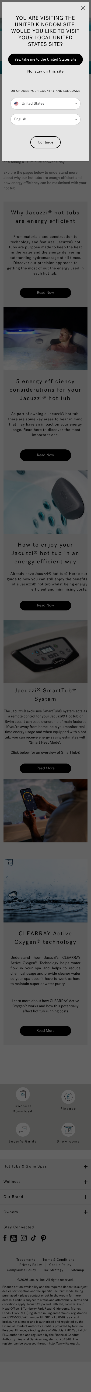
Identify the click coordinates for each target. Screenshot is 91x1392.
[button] (45, 74)
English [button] (20, 119)
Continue (45, 142)
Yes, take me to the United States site (45, 59)
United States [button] (32, 103)
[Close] (83, 8)
